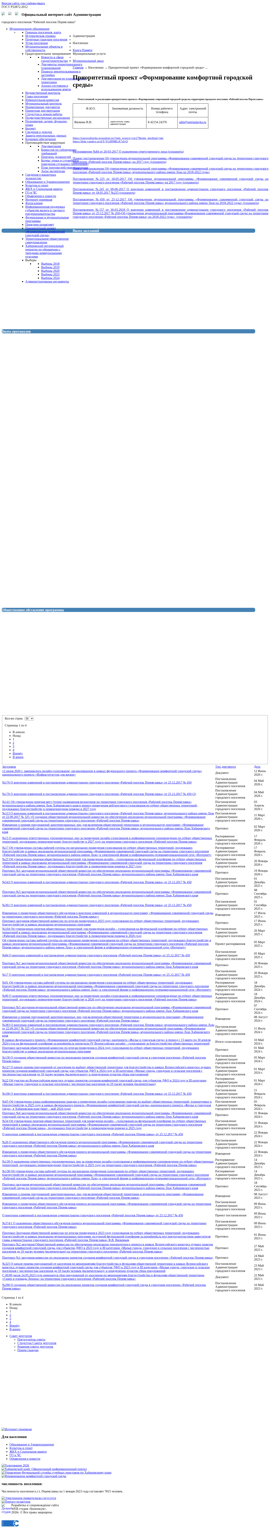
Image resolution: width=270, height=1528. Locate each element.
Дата (257, 766)
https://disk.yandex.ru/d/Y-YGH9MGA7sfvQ (100, 141)
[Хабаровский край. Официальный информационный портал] (44, 1469)
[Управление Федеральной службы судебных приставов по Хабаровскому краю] (56, 1472)
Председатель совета (31, 1339)
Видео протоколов (16, 331)
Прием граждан (28, 1350)
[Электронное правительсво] (29, 1498)
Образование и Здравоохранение (31, 1444)
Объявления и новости (24, 1458)
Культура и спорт (21, 1448)
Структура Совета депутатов (36, 1343)
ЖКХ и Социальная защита (28, 1451)
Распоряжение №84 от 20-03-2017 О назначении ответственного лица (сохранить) (128, 151)
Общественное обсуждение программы (33, 610)
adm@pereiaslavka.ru (192, 122)
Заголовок (9, 766)
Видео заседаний (86, 231)
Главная (78, 67)
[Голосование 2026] (15, 1465)
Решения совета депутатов (35, 1346)
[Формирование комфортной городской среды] (34, 1476)
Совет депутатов (20, 1336)
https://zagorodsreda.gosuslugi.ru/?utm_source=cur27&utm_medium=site (118, 138)
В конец (18, 757)
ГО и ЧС (15, 1455)
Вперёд (18, 753)
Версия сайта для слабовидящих (23, 3)
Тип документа (225, 766)
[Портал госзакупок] (16, 1501)
